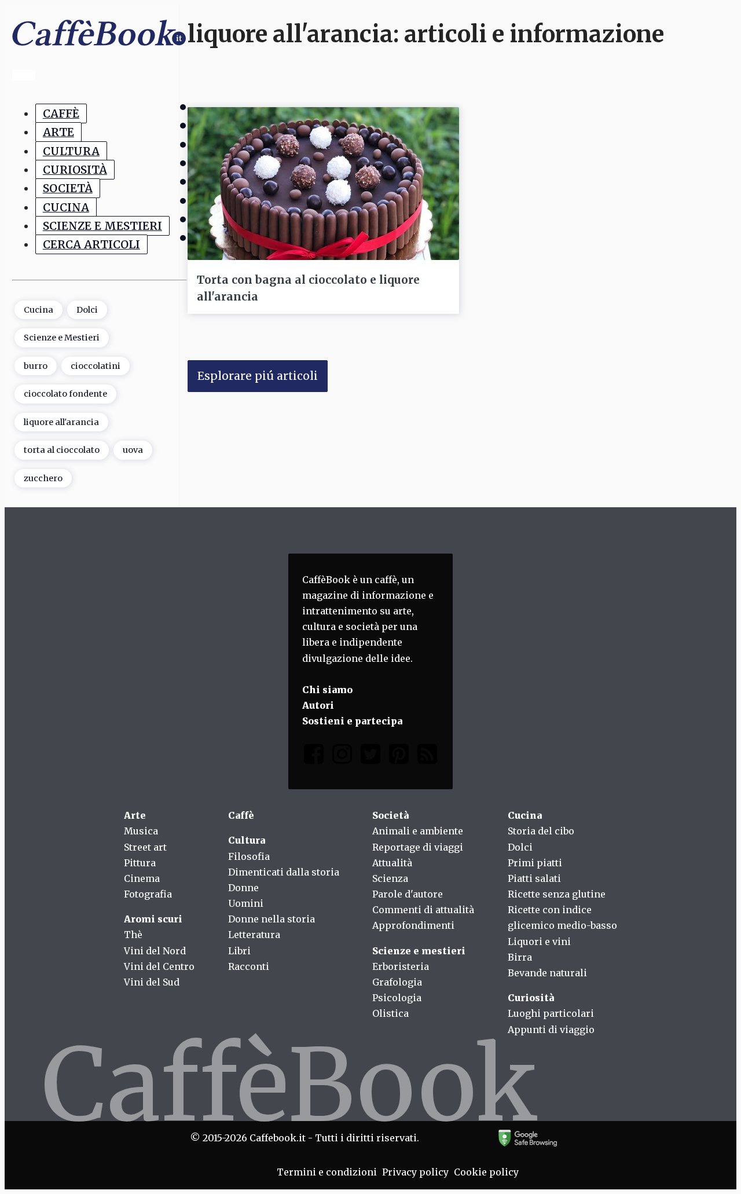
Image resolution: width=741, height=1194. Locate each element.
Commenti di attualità (423, 909)
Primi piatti (535, 863)
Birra (520, 957)
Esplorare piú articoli (257, 376)
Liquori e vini (539, 941)
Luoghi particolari (551, 1013)
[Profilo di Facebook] (313, 756)
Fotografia (148, 894)
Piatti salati (534, 878)
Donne (243, 887)
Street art (145, 847)
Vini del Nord (155, 951)
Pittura (140, 863)
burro (35, 366)
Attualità (392, 863)
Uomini (245, 903)
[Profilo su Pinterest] (398, 756)
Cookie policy (486, 1172)
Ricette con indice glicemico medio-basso (562, 917)
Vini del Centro (159, 966)
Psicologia (396, 997)
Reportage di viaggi (417, 847)
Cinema (142, 878)
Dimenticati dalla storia (283, 872)
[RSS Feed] (427, 756)
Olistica (390, 1013)
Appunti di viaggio (551, 1029)
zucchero (43, 478)
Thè (133, 934)
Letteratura (254, 934)
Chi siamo (327, 689)
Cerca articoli (91, 244)
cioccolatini (95, 366)
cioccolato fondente (65, 394)
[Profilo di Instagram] (342, 756)
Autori (318, 705)
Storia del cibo (541, 831)
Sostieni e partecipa (352, 721)
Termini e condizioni (327, 1172)
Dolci (87, 310)
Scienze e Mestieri (102, 226)
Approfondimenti (413, 925)
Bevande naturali (547, 973)
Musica (141, 831)
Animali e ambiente (417, 831)
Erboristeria (400, 966)
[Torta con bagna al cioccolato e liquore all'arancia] (323, 183)
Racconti (248, 966)
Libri (239, 951)
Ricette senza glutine (557, 894)
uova (133, 450)
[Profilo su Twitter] (370, 756)
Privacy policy (415, 1172)
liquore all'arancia (61, 422)
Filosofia (249, 856)
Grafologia (397, 982)
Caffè (61, 113)
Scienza (390, 878)
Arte (58, 132)
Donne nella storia (271, 919)
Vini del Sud (151, 982)
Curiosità (75, 170)
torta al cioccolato (62, 450)
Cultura (71, 151)
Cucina (66, 207)
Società (68, 188)
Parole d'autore (407, 894)
